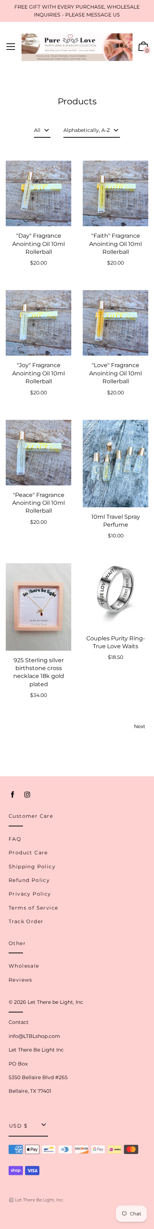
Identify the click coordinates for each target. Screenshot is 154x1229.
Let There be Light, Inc (55, 1002)
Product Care (28, 852)
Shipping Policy (32, 866)
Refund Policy (29, 880)
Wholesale (24, 966)
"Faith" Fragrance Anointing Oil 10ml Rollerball (115, 243)
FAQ (15, 839)
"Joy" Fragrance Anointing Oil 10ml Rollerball (38, 373)
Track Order (26, 921)
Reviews (21, 980)
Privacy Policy (30, 894)
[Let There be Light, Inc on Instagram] (27, 795)
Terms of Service (33, 908)
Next (139, 726)
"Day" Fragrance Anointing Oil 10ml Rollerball (38, 243)
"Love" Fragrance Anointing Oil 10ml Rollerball (115, 373)
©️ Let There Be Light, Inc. (36, 1199)
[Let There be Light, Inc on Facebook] (12, 795)
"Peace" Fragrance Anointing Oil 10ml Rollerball (38, 503)
